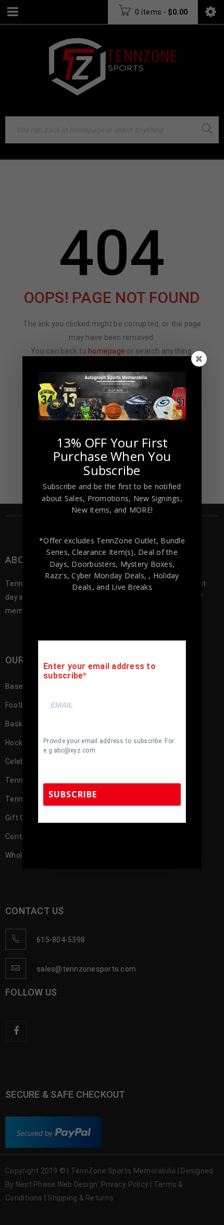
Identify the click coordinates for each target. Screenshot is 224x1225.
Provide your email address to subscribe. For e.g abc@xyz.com (108, 745)
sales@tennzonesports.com (112, 844)
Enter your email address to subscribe (99, 671)
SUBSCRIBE (72, 794)
